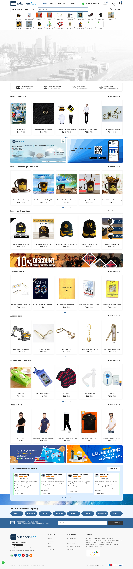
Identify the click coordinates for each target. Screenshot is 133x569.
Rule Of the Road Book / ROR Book (89, 304)
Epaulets (94, 542)
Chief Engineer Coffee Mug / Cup (44, 200)
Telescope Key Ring (43, 349)
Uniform (88, 538)
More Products (113, 96)
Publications (96, 538)
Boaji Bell (112, 394)
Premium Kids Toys (91, 544)
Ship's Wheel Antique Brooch (43, 129)
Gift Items (115, 544)
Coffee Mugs (98, 540)
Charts (88, 542)
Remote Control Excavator (21, 349)
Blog (64, 3)
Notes (103, 538)
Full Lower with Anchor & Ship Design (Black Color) (71, 438)
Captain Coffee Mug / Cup (21, 200)
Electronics (89, 540)
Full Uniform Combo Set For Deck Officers (68, 129)
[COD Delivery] (83, 412)
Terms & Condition (72, 541)
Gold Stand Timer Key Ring (112, 349)
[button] (23, 9)
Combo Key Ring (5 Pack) (112, 129)
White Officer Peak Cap (112, 244)
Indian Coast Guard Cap (43, 244)
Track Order (116, 9)
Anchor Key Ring (66, 349)
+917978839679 (16, 545)
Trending (51, 549)
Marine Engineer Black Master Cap (66, 244)
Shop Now (105, 63)
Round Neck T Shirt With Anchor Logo (44, 438)
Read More (19, 493)
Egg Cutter (21, 394)
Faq (59, 3)
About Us (53, 3)
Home (45, 3)
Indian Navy (89, 546)
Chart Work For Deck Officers (112, 304)
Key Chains (102, 542)
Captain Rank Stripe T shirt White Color (113, 438)
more (32, 550)
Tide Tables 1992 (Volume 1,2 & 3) (66, 304)
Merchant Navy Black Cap (89, 244)
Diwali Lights (98, 546)
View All (112, 469)
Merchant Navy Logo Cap (21, 244)
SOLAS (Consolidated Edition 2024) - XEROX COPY (48, 304)
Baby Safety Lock (89, 394)
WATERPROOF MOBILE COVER (43, 394)
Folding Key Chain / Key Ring (89, 349)
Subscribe (114, 523)
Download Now (77, 153)
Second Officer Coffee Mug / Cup (112, 200)
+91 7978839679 (93, 4)
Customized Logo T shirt (89, 438)
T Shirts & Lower (115, 540)
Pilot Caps (110, 542)
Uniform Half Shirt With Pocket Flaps (89, 129)
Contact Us (73, 3)
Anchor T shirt (21, 438)
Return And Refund (72, 544)
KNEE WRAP (66, 394)
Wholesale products (105, 544)
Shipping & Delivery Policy (74, 546)
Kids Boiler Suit (21, 129)
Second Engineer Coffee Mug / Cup (89, 200)
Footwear (107, 540)
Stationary (110, 538)
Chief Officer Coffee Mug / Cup (66, 200)
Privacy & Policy (72, 538)
